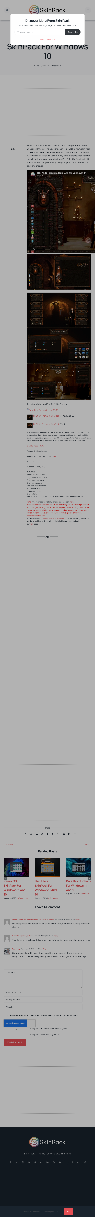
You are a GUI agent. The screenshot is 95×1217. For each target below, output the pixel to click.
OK (68, 1211)
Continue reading (47, 39)
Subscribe (73, 32)
